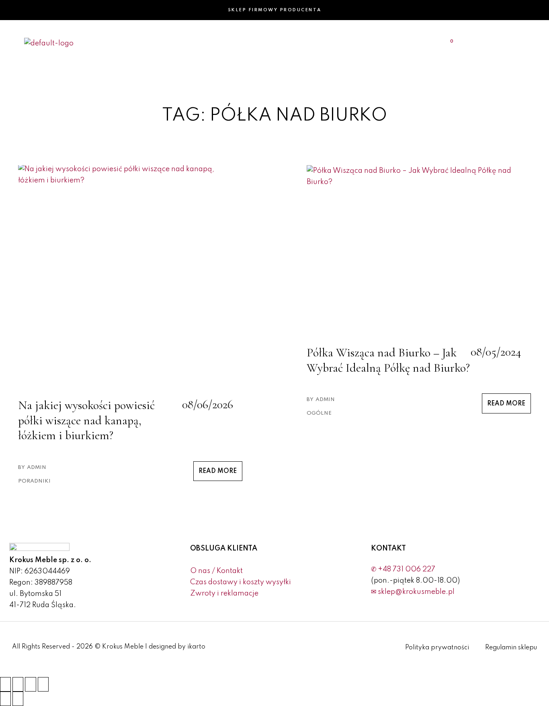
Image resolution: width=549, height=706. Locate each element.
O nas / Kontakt (216, 571)
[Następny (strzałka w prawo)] (17, 699)
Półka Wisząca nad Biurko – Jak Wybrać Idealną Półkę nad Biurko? (388, 360)
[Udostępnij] (30, 684)
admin (36, 467)
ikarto (196, 647)
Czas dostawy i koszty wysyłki (240, 582)
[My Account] (500, 43)
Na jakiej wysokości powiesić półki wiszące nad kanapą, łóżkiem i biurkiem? (86, 420)
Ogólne (319, 413)
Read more (218, 471)
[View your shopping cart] (447, 43)
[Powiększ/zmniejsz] (5, 684)
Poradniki (34, 481)
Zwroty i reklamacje (224, 593)
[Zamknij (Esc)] (43, 684)
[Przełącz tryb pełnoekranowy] (17, 684)
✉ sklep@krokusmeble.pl (413, 591)
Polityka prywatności (437, 648)
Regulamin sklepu (511, 648)
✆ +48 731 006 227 (403, 569)
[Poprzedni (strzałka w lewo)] (5, 699)
